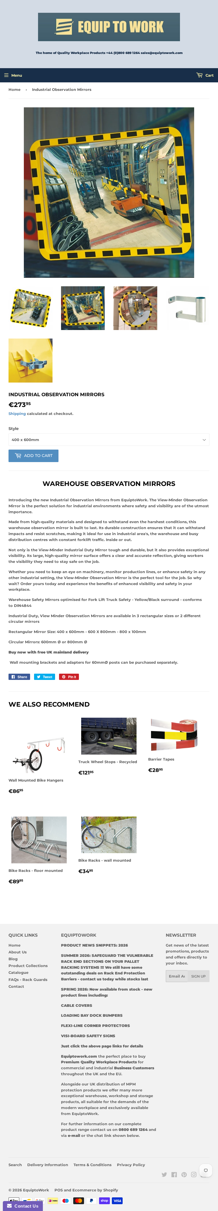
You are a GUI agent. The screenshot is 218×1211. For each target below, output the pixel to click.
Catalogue (18, 972)
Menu (16, 75)
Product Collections (28, 965)
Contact (16, 986)
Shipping (17, 413)
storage (145, 1095)
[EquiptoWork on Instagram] (194, 1175)
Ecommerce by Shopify (95, 1190)
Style (14, 428)
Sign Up (198, 976)
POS (58, 1190)
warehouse (96, 1095)
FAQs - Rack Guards (28, 979)
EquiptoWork (36, 1190)
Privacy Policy (131, 1164)
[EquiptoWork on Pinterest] (184, 1175)
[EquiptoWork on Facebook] (174, 1175)
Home (14, 89)
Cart (209, 75)
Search (15, 1164)
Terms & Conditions (93, 1164)
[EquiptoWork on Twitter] (164, 1175)
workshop (119, 1095)
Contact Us (25, 1206)
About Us (18, 952)
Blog (13, 959)
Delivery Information (47, 1164)
